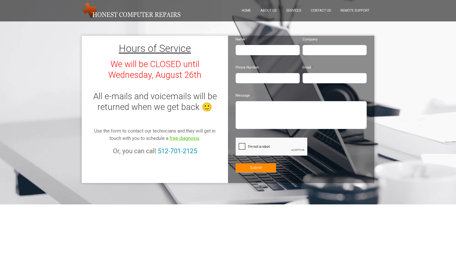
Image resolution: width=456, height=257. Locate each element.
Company (310, 39)
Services (293, 10)
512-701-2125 (177, 151)
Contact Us (321, 10)
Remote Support (355, 10)
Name (241, 39)
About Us (269, 10)
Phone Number (247, 67)
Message (244, 95)
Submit (256, 168)
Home (246, 10)
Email (308, 67)
